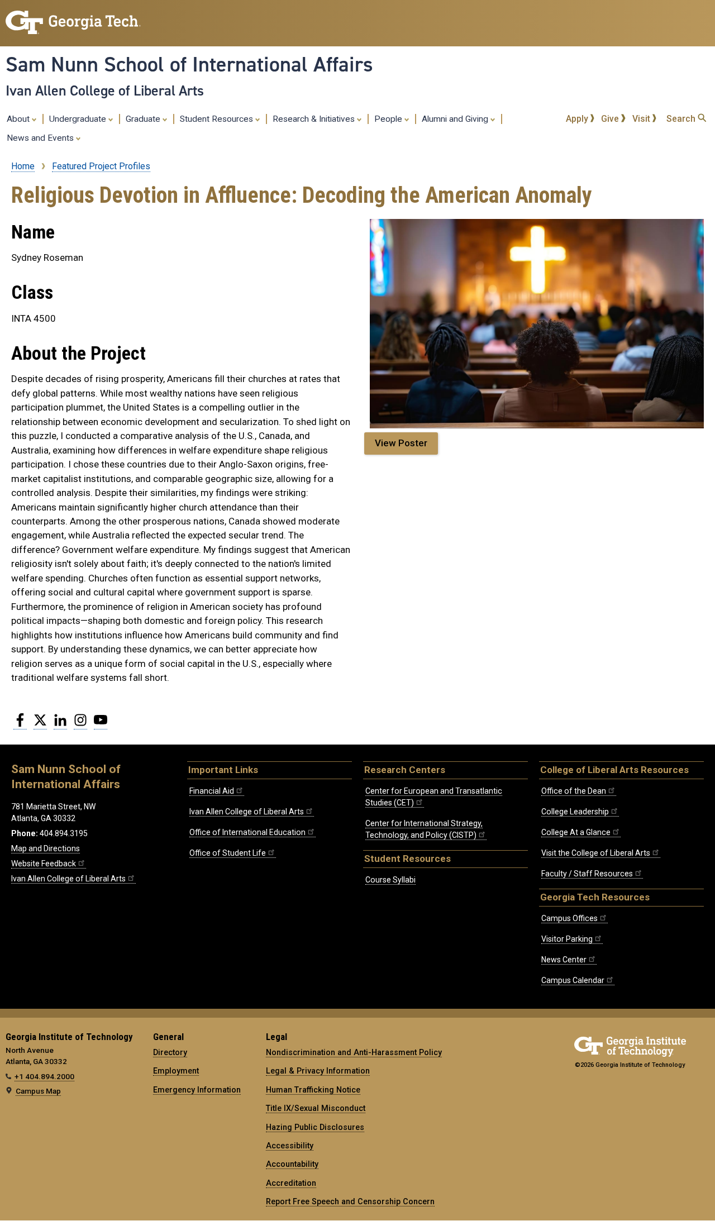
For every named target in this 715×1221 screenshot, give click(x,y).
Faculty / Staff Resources (587, 873)
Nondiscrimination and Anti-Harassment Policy (354, 1052)
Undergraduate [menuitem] (78, 119)
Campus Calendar (572, 980)
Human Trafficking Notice (313, 1089)
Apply (578, 118)
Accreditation (291, 1183)
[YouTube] (100, 724)
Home (23, 166)
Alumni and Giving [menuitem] (456, 119)
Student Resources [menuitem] (217, 119)
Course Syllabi (390, 879)
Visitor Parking (567, 938)
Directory (170, 1052)
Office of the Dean (573, 790)
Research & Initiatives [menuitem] (315, 119)
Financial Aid (211, 790)
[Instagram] (80, 724)
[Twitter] (40, 724)
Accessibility (289, 1145)
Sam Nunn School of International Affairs (189, 64)
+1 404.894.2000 (44, 1076)
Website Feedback (43, 863)
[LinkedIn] (60, 724)
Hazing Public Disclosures (315, 1127)
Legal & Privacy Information (318, 1070)
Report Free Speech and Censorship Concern (350, 1201)
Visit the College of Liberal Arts (595, 852)
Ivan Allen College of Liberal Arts (105, 90)
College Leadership (575, 811)
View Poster (401, 443)
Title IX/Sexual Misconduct (315, 1108)
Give (611, 118)
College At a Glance (576, 832)
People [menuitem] (389, 119)
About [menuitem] (19, 119)
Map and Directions (45, 848)
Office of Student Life (227, 852)
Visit (642, 118)
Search (682, 118)
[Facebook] (20, 724)
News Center (564, 959)
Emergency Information (197, 1089)
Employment (176, 1070)
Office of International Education (247, 832)
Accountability (292, 1164)
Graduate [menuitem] (144, 119)
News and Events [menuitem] (41, 138)
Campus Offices (569, 918)
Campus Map (38, 1090)
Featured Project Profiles (101, 166)
